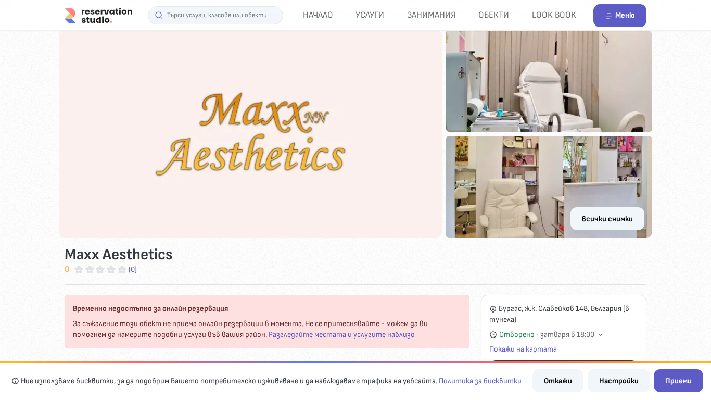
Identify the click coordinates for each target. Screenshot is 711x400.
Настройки (619, 381)
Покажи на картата (523, 349)
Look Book (554, 14)
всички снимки (607, 219)
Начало (318, 14)
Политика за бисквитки (480, 381)
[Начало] (98, 15)
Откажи (558, 381)
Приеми (678, 381)
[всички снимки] (355, 134)
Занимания (431, 14)
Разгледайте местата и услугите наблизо (342, 335)
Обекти (493, 14)
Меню (625, 15)
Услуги (369, 14)
